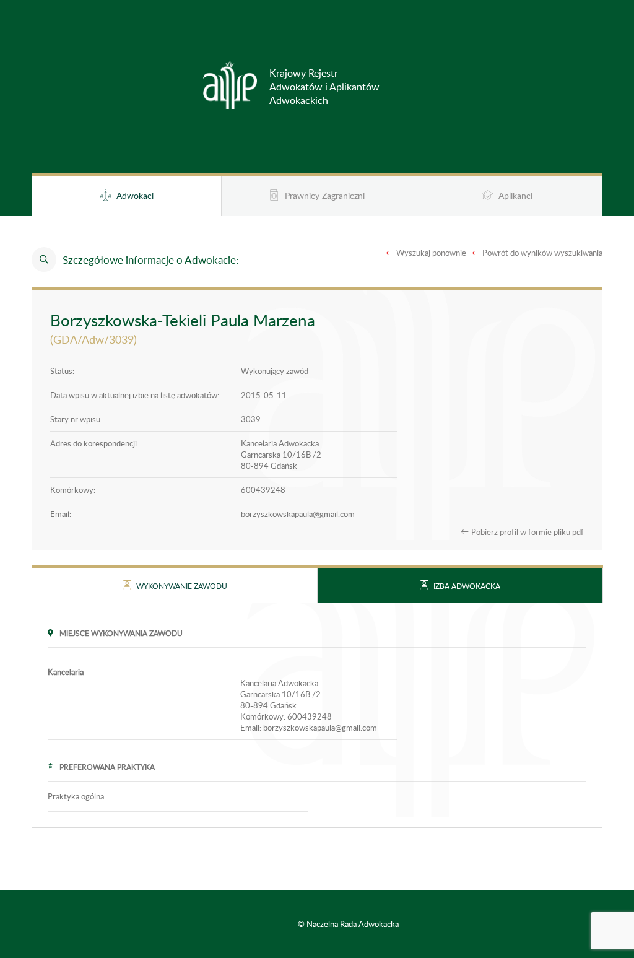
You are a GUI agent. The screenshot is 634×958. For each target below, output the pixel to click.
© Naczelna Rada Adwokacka (348, 924)
